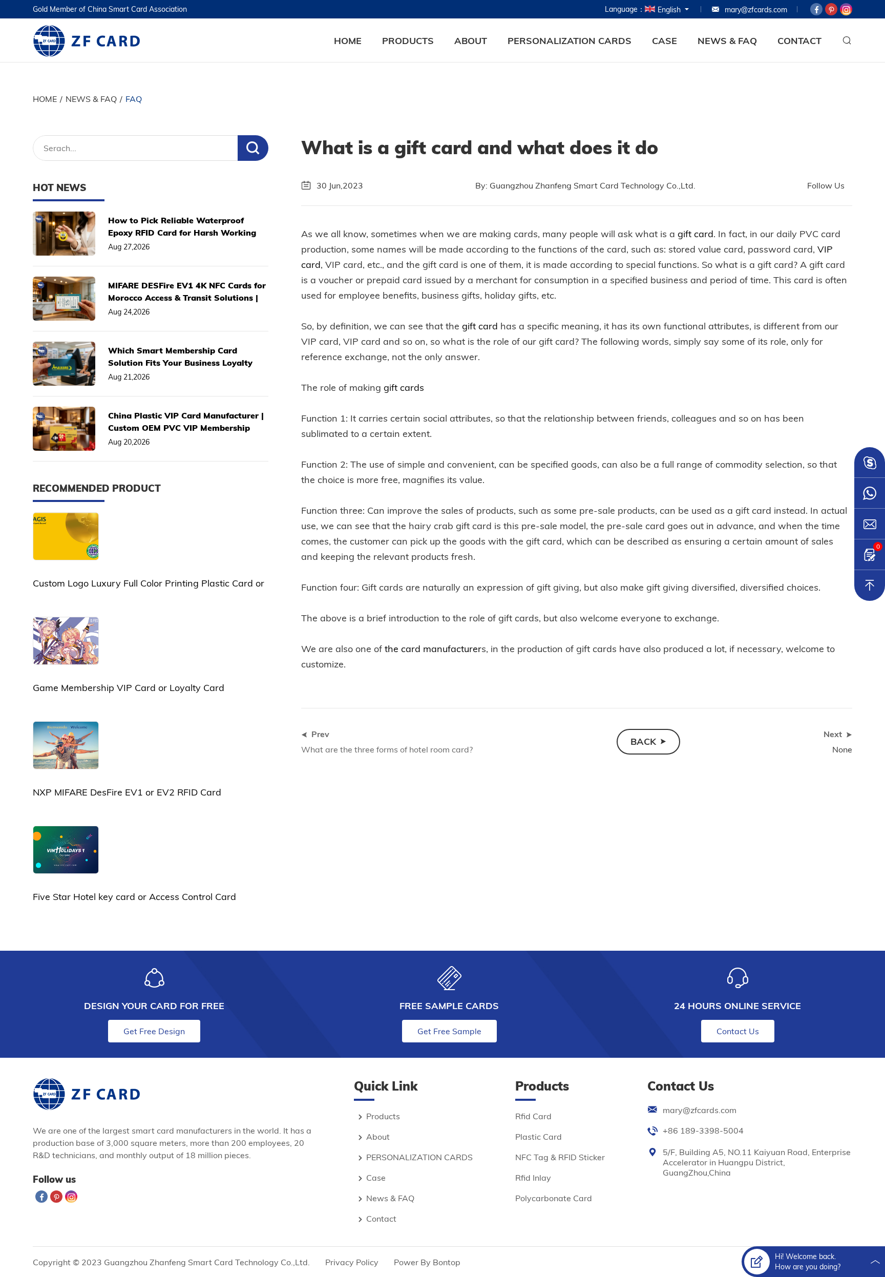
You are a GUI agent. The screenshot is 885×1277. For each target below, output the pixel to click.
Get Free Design (154, 1031)
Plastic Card (538, 1137)
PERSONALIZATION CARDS (569, 41)
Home (348, 41)
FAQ (133, 99)
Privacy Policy (351, 1262)
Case (664, 41)
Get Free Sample (449, 1031)
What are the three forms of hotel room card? (387, 749)
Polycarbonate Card (553, 1198)
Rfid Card (533, 1116)
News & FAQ (727, 41)
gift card (695, 234)
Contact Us (738, 1031)
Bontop (446, 1262)
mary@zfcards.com (756, 9)
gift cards (402, 387)
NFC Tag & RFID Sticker (560, 1157)
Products (408, 41)
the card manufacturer (431, 649)
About (470, 41)
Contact (799, 41)
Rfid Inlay (533, 1178)
